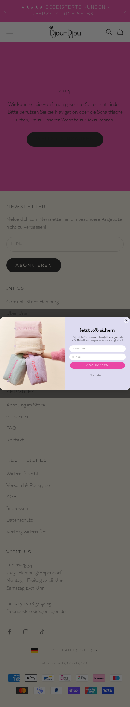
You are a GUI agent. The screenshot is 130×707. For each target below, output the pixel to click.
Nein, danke (97, 375)
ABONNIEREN (97, 365)
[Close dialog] (126, 320)
